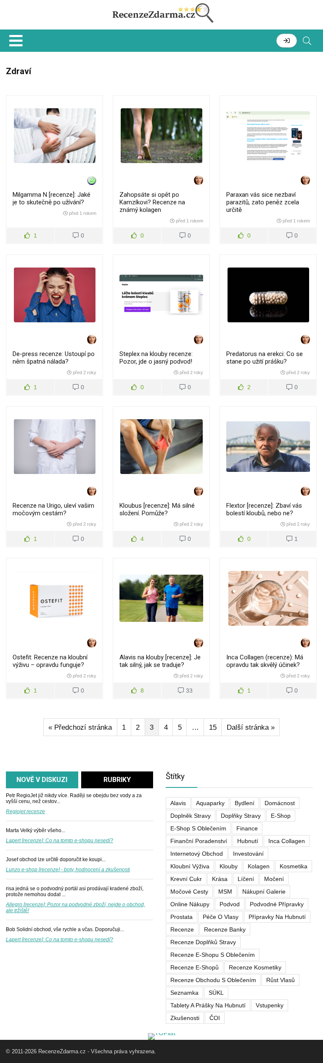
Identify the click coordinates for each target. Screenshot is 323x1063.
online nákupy (189, 904)
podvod (230, 904)
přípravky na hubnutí (277, 916)
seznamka (184, 992)
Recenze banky (225, 929)
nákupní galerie (264, 891)
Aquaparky (210, 803)
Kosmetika (293, 866)
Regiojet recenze (25, 811)
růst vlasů (280, 980)
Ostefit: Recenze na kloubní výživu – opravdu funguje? (50, 661)
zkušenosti (184, 1018)
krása (220, 879)
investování (248, 853)
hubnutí (247, 841)
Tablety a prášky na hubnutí (208, 1005)
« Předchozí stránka (80, 727)
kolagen (259, 866)
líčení (246, 879)
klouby (229, 866)
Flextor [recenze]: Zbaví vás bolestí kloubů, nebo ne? (264, 509)
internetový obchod (196, 853)
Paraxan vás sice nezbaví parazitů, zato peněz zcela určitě (262, 202)
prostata (181, 916)
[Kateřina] (198, 181)
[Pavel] (91, 181)
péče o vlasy (220, 916)
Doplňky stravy (241, 815)
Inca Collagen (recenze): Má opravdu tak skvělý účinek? (264, 661)
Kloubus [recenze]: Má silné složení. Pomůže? (157, 509)
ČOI (214, 1018)
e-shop (281, 815)
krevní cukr (186, 879)
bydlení (244, 803)
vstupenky (269, 1005)
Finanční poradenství (198, 841)
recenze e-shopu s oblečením (212, 954)
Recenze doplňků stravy (203, 942)
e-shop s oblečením (198, 828)
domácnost (280, 803)
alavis (178, 803)
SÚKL (216, 992)
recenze (182, 929)
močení (274, 879)
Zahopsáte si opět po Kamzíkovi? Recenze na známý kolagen (152, 202)
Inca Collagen (286, 841)
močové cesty (189, 891)
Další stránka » (251, 727)
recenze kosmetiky (255, 967)
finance (247, 828)
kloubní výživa (189, 866)
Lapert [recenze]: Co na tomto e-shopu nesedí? (59, 840)
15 (213, 727)
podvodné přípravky (277, 904)
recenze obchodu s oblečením (213, 980)
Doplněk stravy (190, 815)
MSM (225, 891)
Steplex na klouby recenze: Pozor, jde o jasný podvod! (156, 357)
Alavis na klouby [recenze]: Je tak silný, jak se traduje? (160, 661)
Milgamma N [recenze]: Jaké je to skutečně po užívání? (51, 198)
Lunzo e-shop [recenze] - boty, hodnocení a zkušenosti (68, 870)
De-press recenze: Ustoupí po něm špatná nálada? (54, 357)
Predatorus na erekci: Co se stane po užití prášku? (264, 357)
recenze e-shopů (194, 967)
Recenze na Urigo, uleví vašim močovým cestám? (53, 509)
